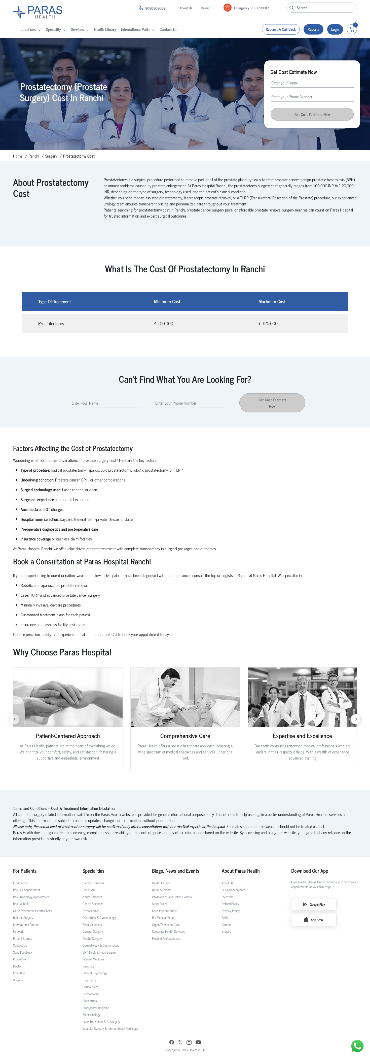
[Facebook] (171, 1043)
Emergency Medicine (96, 1007)
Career (205, 8)
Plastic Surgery (92, 938)
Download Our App (309, 870)
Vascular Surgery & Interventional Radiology (110, 1028)
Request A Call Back (281, 29)
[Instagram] (189, 1043)
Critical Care (90, 986)
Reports (313, 29)
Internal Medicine (93, 959)
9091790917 (259, 7)
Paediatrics (90, 1000)
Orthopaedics (91, 910)
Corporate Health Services (168, 931)
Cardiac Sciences (93, 883)
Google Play (317, 904)
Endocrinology (91, 1014)
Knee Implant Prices (164, 910)
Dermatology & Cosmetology (101, 945)
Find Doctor (20, 883)
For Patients (25, 870)
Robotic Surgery (23, 917)
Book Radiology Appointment (31, 896)
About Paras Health (241, 870)
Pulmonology (91, 993)
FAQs (225, 917)
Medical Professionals (166, 938)
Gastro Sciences (93, 903)
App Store (317, 919)
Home (17, 156)
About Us (185, 8)
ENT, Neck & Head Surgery (100, 952)
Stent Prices (160, 903)
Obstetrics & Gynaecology (99, 917)
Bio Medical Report (164, 917)
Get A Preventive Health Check (32, 910)
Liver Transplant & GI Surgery (101, 1021)
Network (18, 931)
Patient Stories (22, 938)
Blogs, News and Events (175, 870)
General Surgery (93, 931)
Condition (19, 973)
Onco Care (89, 889)
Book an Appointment (26, 889)
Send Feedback (22, 952)
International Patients (138, 29)
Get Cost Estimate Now (272, 403)
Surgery (51, 156)
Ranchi (33, 156)
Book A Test (20, 903)
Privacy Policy (231, 910)
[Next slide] (356, 719)
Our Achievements (233, 889)
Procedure (19, 959)
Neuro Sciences (92, 896)
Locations (28, 29)
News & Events (161, 889)
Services (77, 29)
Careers (227, 924)
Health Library (105, 29)
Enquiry (226, 931)
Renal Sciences (92, 924)
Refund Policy (230, 903)
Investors (228, 896)
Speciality (53, 29)
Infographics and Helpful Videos (172, 896)
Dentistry (88, 966)
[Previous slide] (14, 719)
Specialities (93, 870)
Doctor (17, 966)
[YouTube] (198, 1043)
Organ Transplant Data (166, 924)
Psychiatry (89, 980)
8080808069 (155, 8)
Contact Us (168, 29)
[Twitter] (180, 1043)
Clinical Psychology (95, 973)
